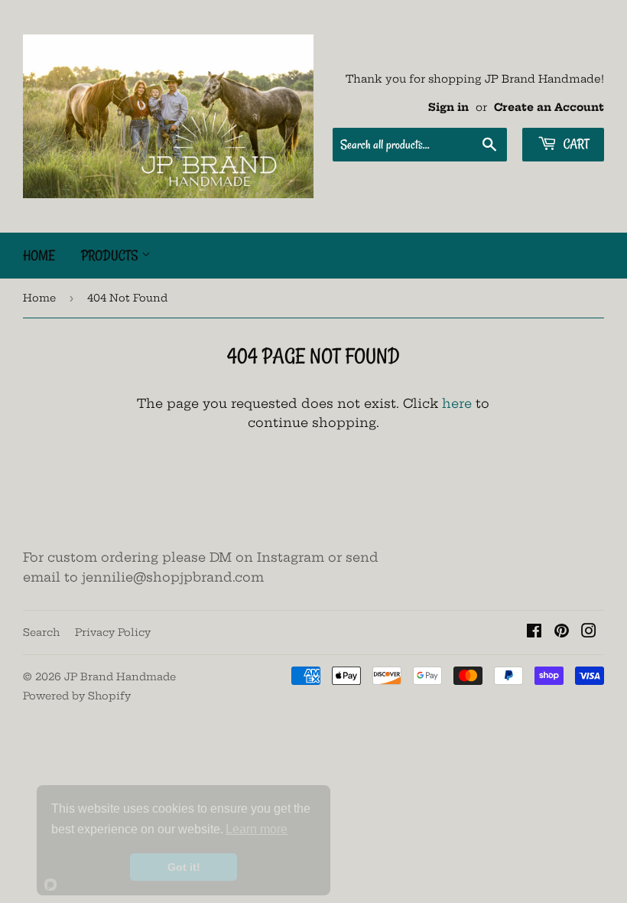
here (457, 403)
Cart (574, 143)
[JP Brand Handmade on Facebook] (534, 632)
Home (39, 255)
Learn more (257, 829)
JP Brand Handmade (120, 676)
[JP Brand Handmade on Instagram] (588, 632)
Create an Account (549, 107)
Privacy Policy (113, 632)
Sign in (448, 107)
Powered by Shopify (77, 695)
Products (111, 255)
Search (41, 632)
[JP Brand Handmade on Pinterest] (562, 632)
